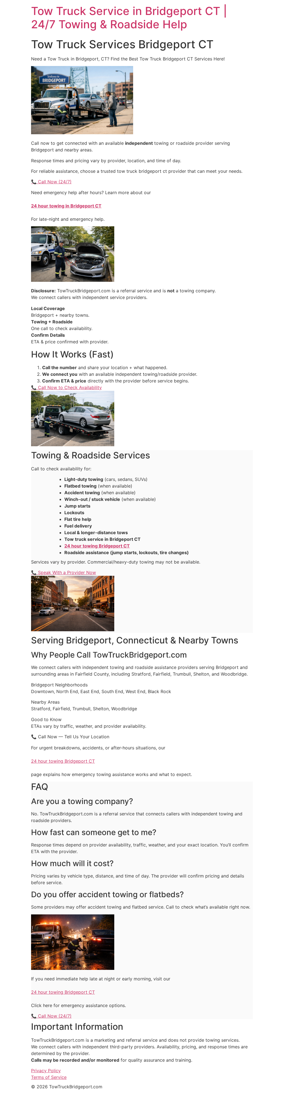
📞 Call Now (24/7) (51, 181)
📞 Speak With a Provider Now (63, 572)
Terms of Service (49, 1077)
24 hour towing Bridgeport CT (63, 761)
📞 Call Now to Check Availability (66, 387)
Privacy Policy (46, 1070)
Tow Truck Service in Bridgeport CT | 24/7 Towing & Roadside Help (129, 17)
